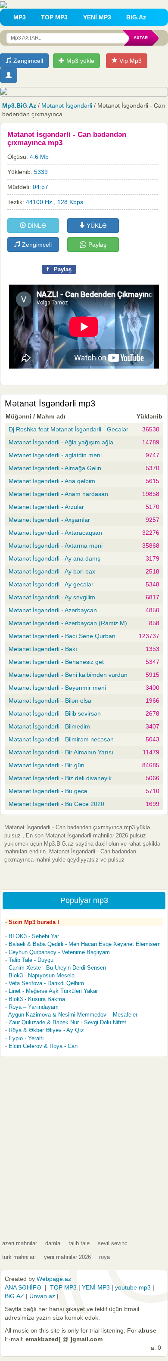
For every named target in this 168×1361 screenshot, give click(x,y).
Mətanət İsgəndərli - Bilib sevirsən (55, 713)
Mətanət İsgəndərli (66, 105)
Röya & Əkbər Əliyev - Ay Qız (46, 1030)
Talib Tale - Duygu (31, 960)
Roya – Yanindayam (34, 1007)
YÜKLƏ (96, 225)
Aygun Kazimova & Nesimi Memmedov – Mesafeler (72, 1014)
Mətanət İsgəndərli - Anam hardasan (58, 493)
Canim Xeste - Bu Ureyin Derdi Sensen (57, 967)
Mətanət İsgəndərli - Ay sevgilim (52, 597)
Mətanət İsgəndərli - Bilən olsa (50, 700)
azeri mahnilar (19, 1243)
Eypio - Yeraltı (26, 1038)
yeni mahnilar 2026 (67, 1257)
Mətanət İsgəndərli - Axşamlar (49, 519)
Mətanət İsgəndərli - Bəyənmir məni (57, 687)
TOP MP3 (54, 17)
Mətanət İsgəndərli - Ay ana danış (54, 558)
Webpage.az (54, 1278)
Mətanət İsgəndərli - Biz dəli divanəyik (60, 778)
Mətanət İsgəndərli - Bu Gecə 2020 (56, 803)
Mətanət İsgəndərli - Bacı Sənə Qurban (62, 635)
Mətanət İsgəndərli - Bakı (43, 648)
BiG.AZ (14, 1296)
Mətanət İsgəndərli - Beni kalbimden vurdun (68, 674)
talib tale (79, 1243)
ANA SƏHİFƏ (23, 1287)
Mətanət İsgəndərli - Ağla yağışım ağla (61, 442)
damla (52, 1243)
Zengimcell (27, 60)
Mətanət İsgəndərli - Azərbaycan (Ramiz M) (68, 623)
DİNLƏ (36, 225)
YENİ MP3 (97, 17)
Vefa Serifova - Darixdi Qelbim (46, 983)
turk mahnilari (19, 1257)
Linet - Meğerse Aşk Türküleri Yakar (53, 991)
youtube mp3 (133, 1287)
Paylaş (96, 244)
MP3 (19, 17)
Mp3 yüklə (79, 60)
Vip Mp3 (130, 60)
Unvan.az (42, 1296)
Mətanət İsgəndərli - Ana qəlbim (52, 480)
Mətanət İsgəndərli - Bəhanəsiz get (56, 661)
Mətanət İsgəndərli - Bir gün (46, 765)
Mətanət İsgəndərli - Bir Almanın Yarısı (61, 752)
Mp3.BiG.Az (19, 105)
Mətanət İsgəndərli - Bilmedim (49, 726)
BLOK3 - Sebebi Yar (34, 936)
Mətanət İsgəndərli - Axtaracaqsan (55, 532)
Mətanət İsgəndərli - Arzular (46, 506)
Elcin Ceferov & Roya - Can (43, 1046)
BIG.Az (136, 17)
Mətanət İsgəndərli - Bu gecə (48, 790)
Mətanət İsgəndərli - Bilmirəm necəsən (61, 739)
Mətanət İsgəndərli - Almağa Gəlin (55, 468)
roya (104, 1257)
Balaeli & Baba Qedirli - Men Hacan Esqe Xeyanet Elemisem (85, 944)
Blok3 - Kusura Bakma (37, 999)
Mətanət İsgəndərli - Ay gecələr (51, 584)
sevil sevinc (113, 1243)
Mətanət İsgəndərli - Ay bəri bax (52, 571)
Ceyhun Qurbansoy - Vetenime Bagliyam (59, 952)
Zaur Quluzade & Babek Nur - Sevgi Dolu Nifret (67, 1022)
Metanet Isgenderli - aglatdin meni (55, 455)
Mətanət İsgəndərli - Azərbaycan (53, 610)
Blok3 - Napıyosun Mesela (42, 975)
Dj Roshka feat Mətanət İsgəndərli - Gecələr (68, 429)
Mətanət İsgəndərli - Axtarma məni (56, 545)
